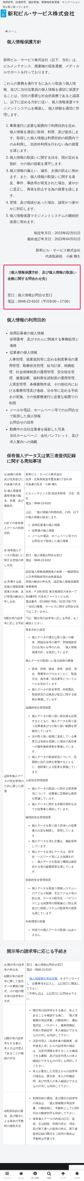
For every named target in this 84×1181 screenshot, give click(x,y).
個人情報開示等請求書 (43, 978)
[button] (75, 673)
